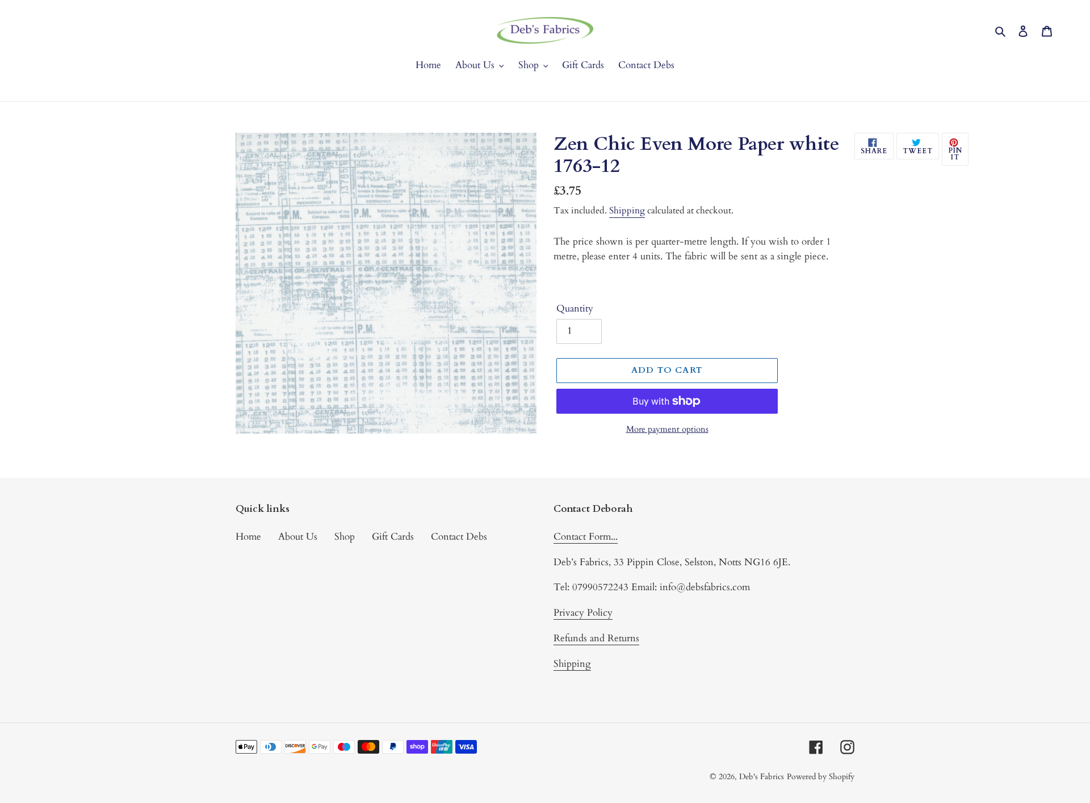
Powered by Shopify (820, 776)
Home (248, 536)
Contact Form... (586, 536)
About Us (297, 536)
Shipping (627, 210)
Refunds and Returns (596, 638)
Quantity (574, 308)
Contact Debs (459, 536)
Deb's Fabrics (761, 776)
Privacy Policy (583, 612)
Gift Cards (393, 536)
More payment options (667, 429)
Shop (344, 536)
